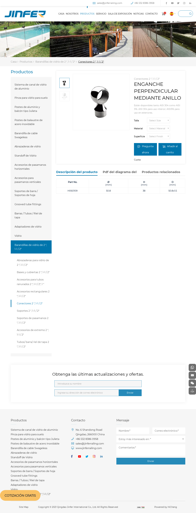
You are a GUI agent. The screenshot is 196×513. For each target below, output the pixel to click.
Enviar (130, 392)
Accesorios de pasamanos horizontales (30, 166)
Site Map (23, 507)
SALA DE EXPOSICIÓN (120, 13)
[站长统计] (141, 507)
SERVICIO (101, 13)
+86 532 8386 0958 (144, 3)
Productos (26, 61)
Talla (136, 120)
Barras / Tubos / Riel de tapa (28, 215)
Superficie (139, 136)
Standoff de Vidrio (25, 155)
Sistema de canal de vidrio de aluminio (31, 86)
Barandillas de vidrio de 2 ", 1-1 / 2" (55, 61)
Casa (14, 61)
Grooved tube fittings (28, 204)
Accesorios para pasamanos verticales (28, 179)
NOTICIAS (138, 13)
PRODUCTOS (87, 13)
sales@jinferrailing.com (109, 3)
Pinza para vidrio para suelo (31, 97)
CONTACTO (151, 13)
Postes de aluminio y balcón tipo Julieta (27, 108)
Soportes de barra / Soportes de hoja (26, 193)
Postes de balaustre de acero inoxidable (29, 122)
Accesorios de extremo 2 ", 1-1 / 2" (33, 332)
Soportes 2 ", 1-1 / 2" (28, 310)
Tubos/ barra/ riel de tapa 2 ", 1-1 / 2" (33, 344)
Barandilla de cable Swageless (26, 135)
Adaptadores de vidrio (28, 226)
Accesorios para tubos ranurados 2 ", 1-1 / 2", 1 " (30, 282)
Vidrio (18, 235)
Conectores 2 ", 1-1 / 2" (91, 61)
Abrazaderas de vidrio (28, 146)
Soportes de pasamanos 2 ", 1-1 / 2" (32, 320)
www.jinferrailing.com (89, 448)
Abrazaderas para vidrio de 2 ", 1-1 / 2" (33, 262)
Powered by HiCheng (165, 507)
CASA (61, 13)
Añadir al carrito (172, 149)
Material (138, 128)
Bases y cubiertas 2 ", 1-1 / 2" (33, 272)
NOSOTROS (72, 13)
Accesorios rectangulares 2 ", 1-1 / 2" (33, 294)
